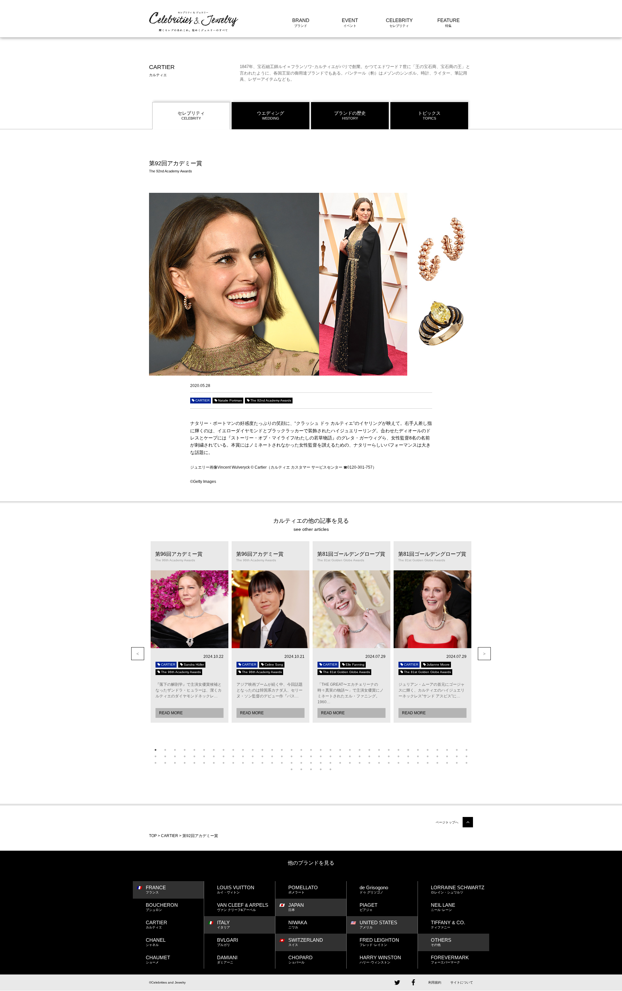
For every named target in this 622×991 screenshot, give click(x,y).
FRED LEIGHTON (379, 942)
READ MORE (171, 713)
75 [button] (233, 763)
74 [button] (223, 763)
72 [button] (204, 763)
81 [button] (291, 763)
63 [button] (437, 756)
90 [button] (379, 763)
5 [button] (194, 750)
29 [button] (427, 750)
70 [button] (184, 763)
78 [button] (262, 763)
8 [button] (223, 750)
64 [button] (447, 756)
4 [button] (184, 750)
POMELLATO (303, 889)
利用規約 (434, 982)
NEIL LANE (443, 907)
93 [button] (408, 763)
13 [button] (272, 750)
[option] (189, 632)
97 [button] (447, 763)
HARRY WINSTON (380, 959)
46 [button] (272, 756)
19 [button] (330, 750)
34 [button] (155, 756)
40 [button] (214, 756)
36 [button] (175, 756)
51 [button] (320, 756)
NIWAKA (297, 924)
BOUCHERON (162, 907)
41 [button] (223, 756)
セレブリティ (191, 116)
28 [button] (418, 750)
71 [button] (194, 763)
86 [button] (340, 763)
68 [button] (165, 763)
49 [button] (301, 756)
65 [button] (457, 756)
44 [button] (252, 756)
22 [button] (359, 750)
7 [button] (214, 750)
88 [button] (359, 763)
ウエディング (270, 116)
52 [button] (330, 756)
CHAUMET (158, 959)
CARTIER (202, 400)
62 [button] (427, 756)
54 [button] (350, 756)
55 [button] (359, 756)
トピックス (429, 116)
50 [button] (311, 756)
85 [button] (330, 763)
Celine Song (274, 664)
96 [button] (437, 763)
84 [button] (320, 763)
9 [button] (233, 750)
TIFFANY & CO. (448, 924)
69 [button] (175, 763)
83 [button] (311, 763)
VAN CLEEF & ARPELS (242, 907)
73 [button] (214, 763)
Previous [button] (137, 653)
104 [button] (330, 769)
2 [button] (165, 750)
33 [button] (466, 750)
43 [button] (243, 756)
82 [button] (301, 763)
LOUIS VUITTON (235, 889)
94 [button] (418, 763)
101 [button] (301, 769)
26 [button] (398, 750)
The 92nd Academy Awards (270, 400)
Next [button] (484, 653)
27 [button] (408, 750)
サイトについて (461, 982)
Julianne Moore (438, 664)
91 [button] (389, 763)
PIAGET (368, 907)
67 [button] (155, 763)
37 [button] (184, 756)
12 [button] (262, 750)
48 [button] (291, 756)
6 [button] (204, 750)
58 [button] (389, 756)
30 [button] (437, 750)
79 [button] (272, 763)
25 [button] (389, 750)
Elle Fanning (355, 664)
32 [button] (457, 750)
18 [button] (320, 750)
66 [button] (466, 756)
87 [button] (350, 763)
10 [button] (243, 750)
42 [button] (233, 756)
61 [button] (418, 756)
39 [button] (204, 756)
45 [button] (262, 756)
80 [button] (282, 763)
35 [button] (165, 756)
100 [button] (291, 769)
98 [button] (457, 763)
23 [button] (369, 750)
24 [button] (379, 750)
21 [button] (350, 750)
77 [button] (252, 763)
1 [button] (155, 750)
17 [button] (311, 750)
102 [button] (311, 769)
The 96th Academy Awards (181, 672)
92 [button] (398, 763)
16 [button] (301, 750)
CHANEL (156, 942)
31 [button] (447, 750)
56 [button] (369, 756)
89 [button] (369, 763)
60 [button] (408, 756)
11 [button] (252, 750)
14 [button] (282, 750)
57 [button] (379, 756)
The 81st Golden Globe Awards (346, 672)
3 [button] (175, 750)
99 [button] (466, 763)
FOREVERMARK (450, 959)
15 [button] (291, 750)
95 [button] (427, 763)
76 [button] (243, 763)
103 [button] (320, 769)
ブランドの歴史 (350, 116)
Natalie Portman (230, 400)
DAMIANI (227, 959)
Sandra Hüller (194, 664)
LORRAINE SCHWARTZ (457, 889)
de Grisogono (374, 889)
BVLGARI (227, 942)
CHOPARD (300, 959)
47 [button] (282, 756)
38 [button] (194, 756)
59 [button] (398, 756)
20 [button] (340, 750)
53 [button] (340, 756)
